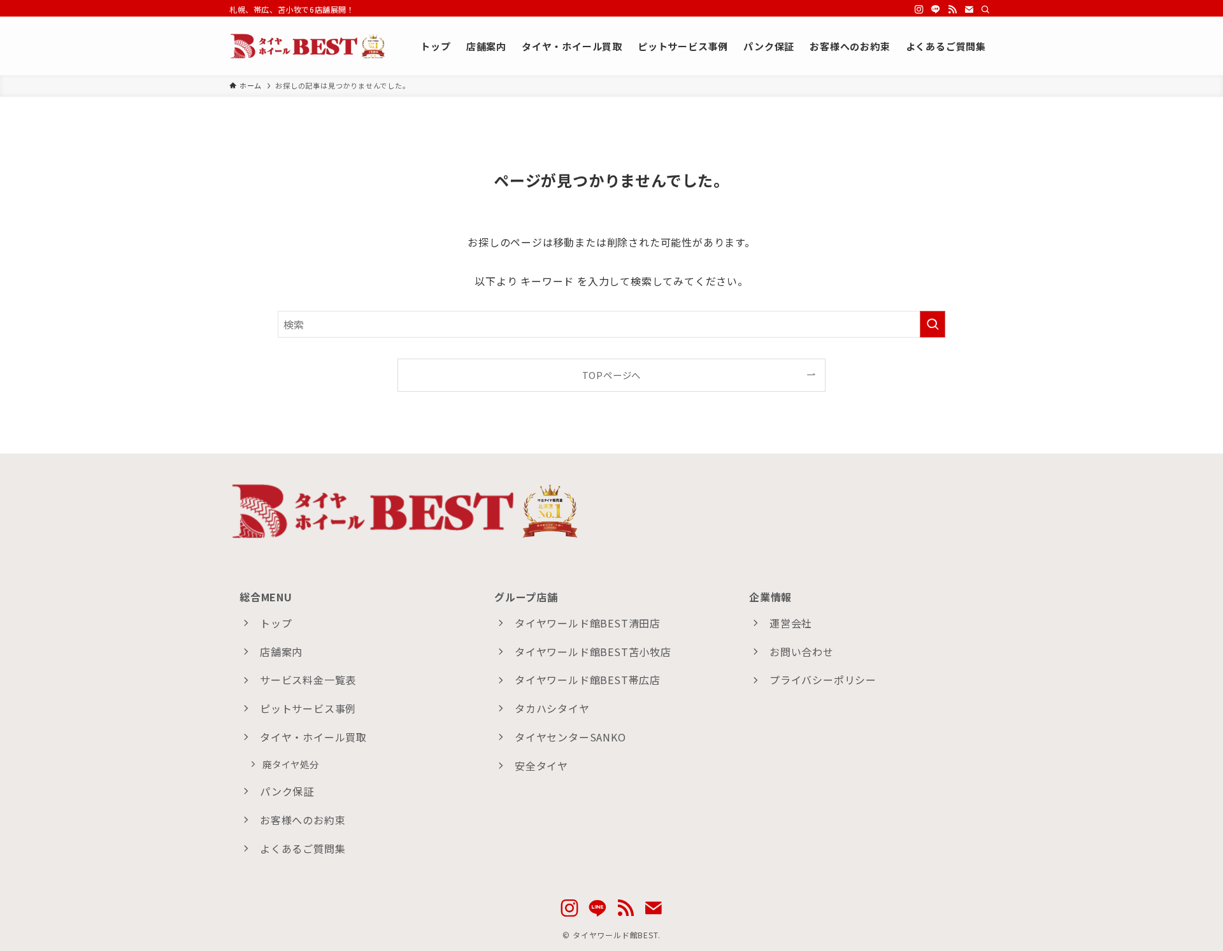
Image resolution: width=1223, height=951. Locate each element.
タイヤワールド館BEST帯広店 (588, 679)
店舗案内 (281, 651)
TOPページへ (611, 375)
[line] (935, 10)
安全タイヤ (541, 765)
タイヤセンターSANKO (570, 737)
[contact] (969, 10)
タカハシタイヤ (552, 708)
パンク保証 (287, 791)
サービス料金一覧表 (308, 679)
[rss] (952, 10)
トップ (276, 623)
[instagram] (919, 10)
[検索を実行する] (932, 324)
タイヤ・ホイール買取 (313, 737)
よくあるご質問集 (302, 848)
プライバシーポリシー (822, 679)
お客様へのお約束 (302, 819)
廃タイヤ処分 (290, 764)
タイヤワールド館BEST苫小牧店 (593, 651)
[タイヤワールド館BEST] (308, 46)
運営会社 (790, 623)
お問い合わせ (801, 651)
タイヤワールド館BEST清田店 (588, 623)
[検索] (985, 10)
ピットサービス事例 (308, 708)
